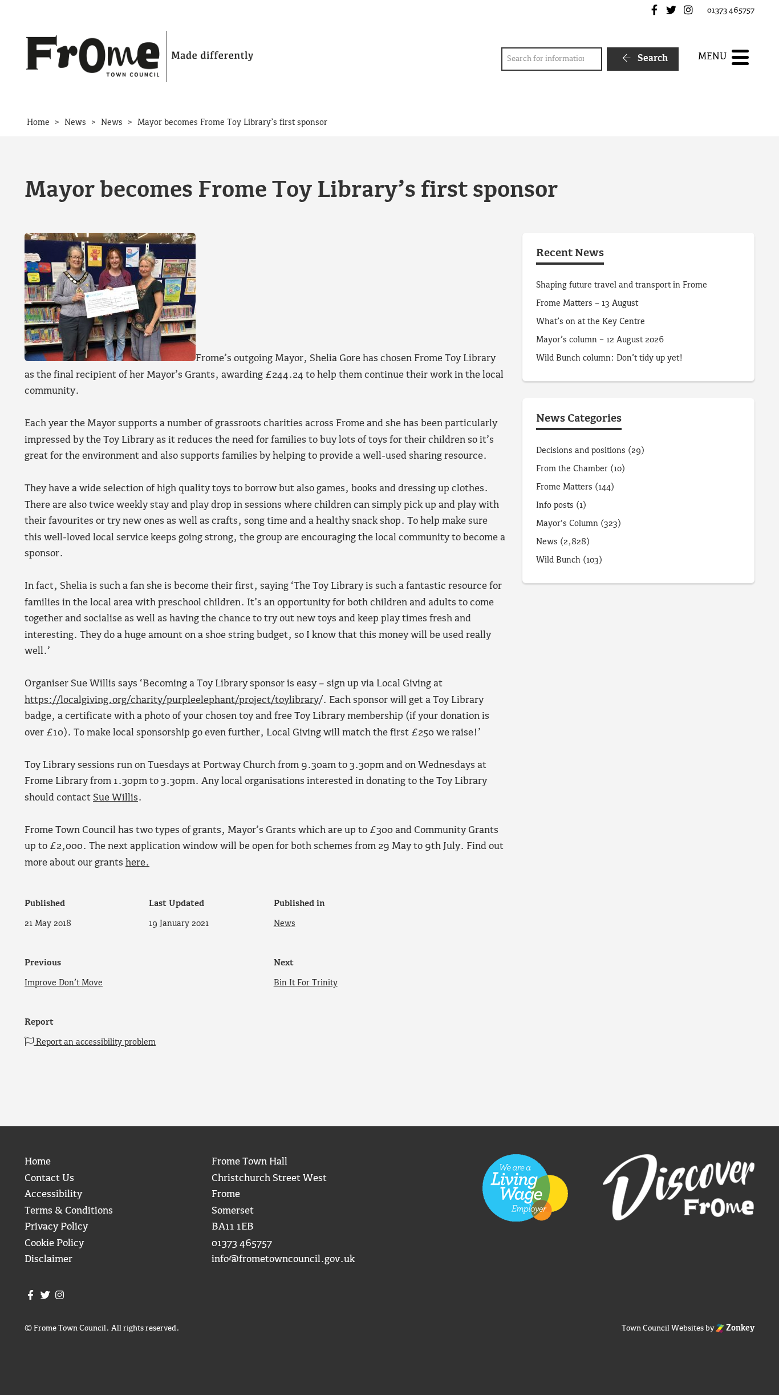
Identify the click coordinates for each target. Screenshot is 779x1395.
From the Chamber (572, 469)
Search (651, 58)
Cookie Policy (54, 1243)
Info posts (555, 505)
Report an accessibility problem (95, 1042)
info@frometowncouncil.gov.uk (283, 1259)
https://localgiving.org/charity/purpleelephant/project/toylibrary (172, 700)
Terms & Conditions (69, 1211)
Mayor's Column (567, 523)
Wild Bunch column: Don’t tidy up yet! (609, 358)
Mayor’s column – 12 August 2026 (600, 340)
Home (38, 1162)
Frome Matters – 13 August (587, 303)
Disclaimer (48, 1259)
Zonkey (739, 1328)
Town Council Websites (663, 1328)
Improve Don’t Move (64, 983)
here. (137, 863)
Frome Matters (564, 487)
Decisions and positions (581, 450)
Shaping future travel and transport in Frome (621, 285)
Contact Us (49, 1178)
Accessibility (53, 1194)
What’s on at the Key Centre (590, 321)
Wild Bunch (558, 560)
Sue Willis (115, 797)
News (284, 923)
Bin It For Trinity (306, 983)
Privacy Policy (56, 1227)
